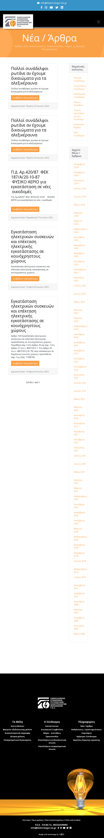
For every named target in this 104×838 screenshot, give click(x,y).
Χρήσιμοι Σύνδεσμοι (86, 736)
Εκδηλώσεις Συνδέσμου (79, 95)
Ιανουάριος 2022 (79, 417)
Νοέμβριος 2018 (79, 554)
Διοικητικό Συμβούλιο (52, 729)
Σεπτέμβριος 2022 (80, 368)
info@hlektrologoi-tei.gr (54, 2)
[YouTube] (51, 7)
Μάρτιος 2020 (78, 530)
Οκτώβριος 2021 (79, 441)
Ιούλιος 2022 (80, 382)
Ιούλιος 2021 (80, 455)
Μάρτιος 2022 (78, 409)
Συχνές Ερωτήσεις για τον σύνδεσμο (79, 115)
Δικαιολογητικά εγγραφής (17, 733)
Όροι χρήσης (37, 820)
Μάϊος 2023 (79, 302)
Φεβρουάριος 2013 (80, 571)
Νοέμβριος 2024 (79, 174)
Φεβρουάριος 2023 (80, 328)
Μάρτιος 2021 (78, 490)
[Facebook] (41, 7)
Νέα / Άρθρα (87, 726)
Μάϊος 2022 (79, 399)
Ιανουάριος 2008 (79, 603)
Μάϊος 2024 (79, 204)
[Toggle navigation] (98, 21)
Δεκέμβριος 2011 (79, 587)
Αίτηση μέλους (17, 736)
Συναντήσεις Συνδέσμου (80, 87)
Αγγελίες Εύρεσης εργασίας (86, 740)
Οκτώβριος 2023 (79, 263)
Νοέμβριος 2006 (79, 619)
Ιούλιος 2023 (80, 285)
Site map (26, 820)
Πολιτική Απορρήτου (54, 820)
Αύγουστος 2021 (79, 449)
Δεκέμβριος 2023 (79, 247)
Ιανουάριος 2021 (79, 506)
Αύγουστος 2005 (79, 627)
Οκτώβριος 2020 (79, 522)
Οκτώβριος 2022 (79, 360)
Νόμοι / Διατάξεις (78, 104)
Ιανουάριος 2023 (79, 336)
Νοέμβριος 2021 (79, 433)
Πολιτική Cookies (72, 820)
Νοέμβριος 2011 (79, 595)
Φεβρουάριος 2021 (80, 498)
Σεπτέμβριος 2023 (80, 271)
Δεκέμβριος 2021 (79, 425)
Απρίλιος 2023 (78, 311)
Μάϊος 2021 (79, 472)
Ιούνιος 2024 (80, 196)
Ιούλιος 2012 (80, 577)
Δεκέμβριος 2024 (79, 166)
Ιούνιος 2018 (80, 561)
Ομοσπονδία (52, 736)
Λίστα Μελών (17, 726)
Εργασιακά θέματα (79, 126)
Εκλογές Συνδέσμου (79, 79)
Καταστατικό (51, 726)
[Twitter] (57, 7)
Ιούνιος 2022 (80, 391)
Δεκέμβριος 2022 (79, 344)
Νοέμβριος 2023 (79, 255)
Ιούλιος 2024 (80, 188)
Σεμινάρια (87, 733)
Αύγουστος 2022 (79, 376)
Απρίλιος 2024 (78, 214)
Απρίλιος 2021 (78, 481)
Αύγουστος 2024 (79, 182)
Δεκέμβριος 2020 (79, 514)
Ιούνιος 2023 (80, 293)
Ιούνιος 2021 (80, 463)
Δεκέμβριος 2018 (79, 546)
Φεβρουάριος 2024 (80, 230)
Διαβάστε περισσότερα (25, 97)
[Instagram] (46, 7)
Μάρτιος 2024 (78, 222)
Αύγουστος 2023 (79, 279)
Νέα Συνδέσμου (79, 134)
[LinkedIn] (62, 7)
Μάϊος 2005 (79, 634)
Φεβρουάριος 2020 (80, 538)
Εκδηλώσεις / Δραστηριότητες (86, 729)
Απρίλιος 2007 (78, 611)
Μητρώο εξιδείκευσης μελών (17, 729)
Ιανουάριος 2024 (79, 239)
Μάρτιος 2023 (78, 320)
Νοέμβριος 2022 (79, 352)
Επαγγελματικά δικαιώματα (17, 740)
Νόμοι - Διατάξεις (52, 733)
